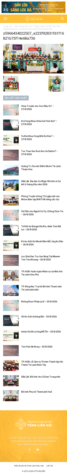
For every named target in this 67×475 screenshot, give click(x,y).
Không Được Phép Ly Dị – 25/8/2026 (39, 301)
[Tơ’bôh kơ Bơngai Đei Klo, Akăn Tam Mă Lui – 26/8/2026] (11, 230)
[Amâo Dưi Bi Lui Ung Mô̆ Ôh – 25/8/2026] (11, 335)
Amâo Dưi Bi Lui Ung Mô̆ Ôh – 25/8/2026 (41, 331)
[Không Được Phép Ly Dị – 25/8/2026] (11, 305)
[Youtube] (38, 450)
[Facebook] (29, 450)
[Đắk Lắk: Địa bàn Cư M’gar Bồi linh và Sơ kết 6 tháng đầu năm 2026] (11, 185)
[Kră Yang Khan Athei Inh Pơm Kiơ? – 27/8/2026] (11, 125)
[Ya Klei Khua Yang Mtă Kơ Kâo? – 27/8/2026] (11, 140)
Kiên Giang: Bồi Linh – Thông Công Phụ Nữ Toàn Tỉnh (37, 26)
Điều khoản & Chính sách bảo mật (29, 465)
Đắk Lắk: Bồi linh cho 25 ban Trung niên (40, 377)
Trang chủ (7, 26)
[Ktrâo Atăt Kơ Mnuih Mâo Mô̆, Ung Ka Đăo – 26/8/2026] (11, 245)
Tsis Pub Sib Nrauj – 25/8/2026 (36, 346)
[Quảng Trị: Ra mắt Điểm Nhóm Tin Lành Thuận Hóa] (11, 170)
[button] (5, 19)
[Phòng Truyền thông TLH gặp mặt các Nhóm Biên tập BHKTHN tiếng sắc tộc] (11, 200)
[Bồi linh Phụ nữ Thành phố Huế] (11, 395)
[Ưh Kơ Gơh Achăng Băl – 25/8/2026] (11, 320)
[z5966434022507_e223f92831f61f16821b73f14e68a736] (33, 72)
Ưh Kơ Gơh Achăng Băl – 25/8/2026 (39, 316)
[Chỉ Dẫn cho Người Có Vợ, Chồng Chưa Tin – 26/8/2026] (11, 215)
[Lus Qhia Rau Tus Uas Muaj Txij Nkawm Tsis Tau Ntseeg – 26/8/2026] (11, 260)
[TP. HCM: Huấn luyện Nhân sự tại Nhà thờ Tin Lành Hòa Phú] (11, 275)
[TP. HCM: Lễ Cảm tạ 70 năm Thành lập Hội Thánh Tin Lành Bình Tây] (11, 365)
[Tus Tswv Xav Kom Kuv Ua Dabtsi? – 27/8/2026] (11, 155)
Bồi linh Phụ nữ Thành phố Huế (36, 392)
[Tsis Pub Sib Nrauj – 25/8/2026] (11, 350)
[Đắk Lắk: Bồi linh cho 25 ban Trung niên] (11, 380)
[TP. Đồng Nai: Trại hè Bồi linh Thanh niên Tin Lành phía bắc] (11, 290)
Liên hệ (50, 465)
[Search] (62, 19)
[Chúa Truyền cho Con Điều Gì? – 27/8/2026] (11, 109)
